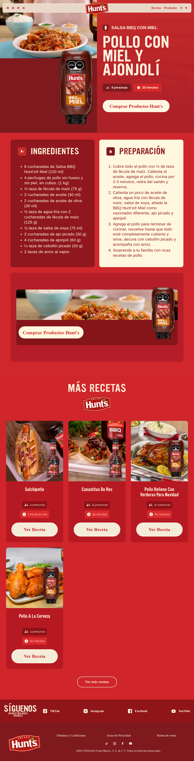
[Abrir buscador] (186, 8)
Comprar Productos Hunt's (136, 106)
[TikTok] (7, 8)
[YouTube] (23, 8)
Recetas (156, 7)
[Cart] (181, 8)
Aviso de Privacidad (119, 735)
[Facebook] (18, 8)
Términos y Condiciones (71, 735)
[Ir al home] (24, 743)
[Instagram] (13, 8)
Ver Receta (34, 529)
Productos (170, 7)
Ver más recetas (97, 682)
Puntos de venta (166, 735)
